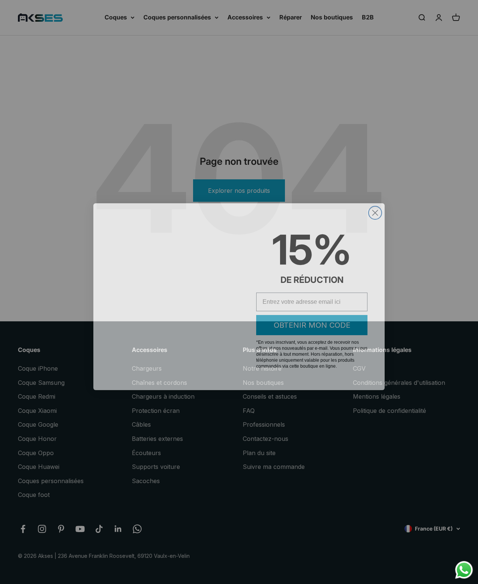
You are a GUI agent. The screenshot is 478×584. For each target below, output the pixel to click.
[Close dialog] (375, 208)
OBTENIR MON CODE (312, 320)
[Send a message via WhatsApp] (464, 570)
